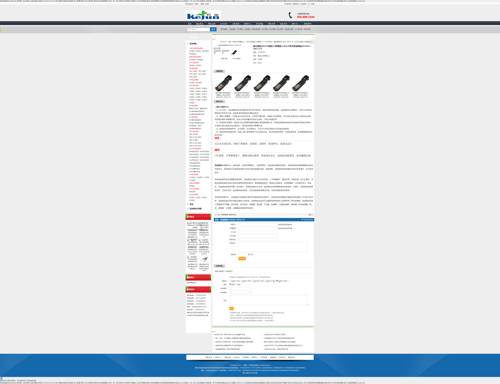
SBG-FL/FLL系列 (195, 146)
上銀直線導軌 (289, 29)
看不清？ (251, 255)
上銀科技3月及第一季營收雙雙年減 (276, 349)
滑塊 (191, 204)
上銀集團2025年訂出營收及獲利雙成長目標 (279, 338)
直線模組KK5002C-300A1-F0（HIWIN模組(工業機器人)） (293, 42)
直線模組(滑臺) (196, 209)
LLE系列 (192, 177)
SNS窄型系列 (204, 160)
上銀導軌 (247, 29)
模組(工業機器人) (239, 42)
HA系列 (198, 91)
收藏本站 (296, 4)
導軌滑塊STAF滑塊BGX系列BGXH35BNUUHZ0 (204, 267)
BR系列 (192, 186)
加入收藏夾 (237, 58)
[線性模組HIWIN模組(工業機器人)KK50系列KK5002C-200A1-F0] (281, 91)
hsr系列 (192, 83)
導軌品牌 (211, 24)
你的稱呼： (224, 288)
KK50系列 (268, 42)
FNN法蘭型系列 (194, 166)
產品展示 (199, 24)
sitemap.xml (265, 365)
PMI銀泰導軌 (255, 29)
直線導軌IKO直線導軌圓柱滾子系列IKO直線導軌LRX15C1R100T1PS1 (192, 236)
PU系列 (204, 100)
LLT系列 (206, 177)
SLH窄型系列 (194, 157)
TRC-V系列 (193, 71)
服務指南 (273, 357)
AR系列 (198, 65)
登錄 (202, 4)
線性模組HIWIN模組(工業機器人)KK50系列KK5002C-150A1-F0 (223, 95)
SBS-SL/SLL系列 (195, 137)
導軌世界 (271, 24)
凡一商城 (311, 4)
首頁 (189, 24)
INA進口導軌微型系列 (196, 123)
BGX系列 (192, 192)
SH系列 (192, 103)
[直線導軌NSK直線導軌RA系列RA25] (192, 261)
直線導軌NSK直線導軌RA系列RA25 (193, 266)
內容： (225, 300)
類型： (225, 285)
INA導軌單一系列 (195, 126)
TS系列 (191, 91)
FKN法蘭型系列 (194, 163)
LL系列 (191, 94)
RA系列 (198, 88)
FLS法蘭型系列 (194, 169)
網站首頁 (209, 357)
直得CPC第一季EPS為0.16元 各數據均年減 (230, 334)
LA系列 (191, 88)
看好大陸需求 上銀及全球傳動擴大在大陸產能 (279, 342)
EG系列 (198, 51)
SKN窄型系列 (204, 151)
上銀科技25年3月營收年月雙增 (274, 334)
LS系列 (191, 97)
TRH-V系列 (202, 74)
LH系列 (204, 97)
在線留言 (303, 4)
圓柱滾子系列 (194, 108)
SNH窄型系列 (204, 157)
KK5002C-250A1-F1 (228, 215)
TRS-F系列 (193, 74)
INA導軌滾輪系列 (195, 120)
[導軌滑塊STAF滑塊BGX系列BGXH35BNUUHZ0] (204, 262)
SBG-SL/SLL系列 (195, 143)
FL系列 (197, 197)
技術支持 (283, 24)
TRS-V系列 (202, 71)
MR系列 (192, 65)
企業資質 (235, 24)
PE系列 (191, 100)
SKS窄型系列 (204, 154)
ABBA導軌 (307, 29)
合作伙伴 (223, 24)
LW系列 (204, 91)
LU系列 (198, 97)
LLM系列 (199, 177)
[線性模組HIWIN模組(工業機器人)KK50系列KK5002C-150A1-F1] (242, 91)
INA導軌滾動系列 (195, 129)
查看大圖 (224, 58)
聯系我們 (307, 24)
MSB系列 (200, 60)
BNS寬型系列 (194, 151)
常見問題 (259, 24)
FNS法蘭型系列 (194, 172)
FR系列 (204, 197)
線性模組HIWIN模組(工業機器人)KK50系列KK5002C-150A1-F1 (243, 95)
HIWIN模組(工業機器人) (254, 42)
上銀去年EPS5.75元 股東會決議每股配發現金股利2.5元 (283, 345)
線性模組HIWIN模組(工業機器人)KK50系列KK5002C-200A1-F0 (281, 95)
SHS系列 (199, 83)
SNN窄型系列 (194, 154)
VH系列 (198, 94)
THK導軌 (240, 29)
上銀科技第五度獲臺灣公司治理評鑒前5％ (229, 345)
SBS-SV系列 (193, 134)
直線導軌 (233, 29)
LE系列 (204, 94)
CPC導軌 (264, 29)
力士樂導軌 (298, 29)
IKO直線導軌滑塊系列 (196, 111)
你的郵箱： (224, 292)
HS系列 (204, 88)
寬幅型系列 (203, 108)
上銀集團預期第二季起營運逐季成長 (227, 349)
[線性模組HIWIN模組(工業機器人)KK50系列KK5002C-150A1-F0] (223, 91)
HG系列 (192, 51)
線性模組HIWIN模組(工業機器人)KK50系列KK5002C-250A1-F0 (300, 95)
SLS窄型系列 (193, 160)
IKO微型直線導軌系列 (196, 114)
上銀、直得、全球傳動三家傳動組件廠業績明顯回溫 (233, 338)
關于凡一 (295, 24)
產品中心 (218, 357)
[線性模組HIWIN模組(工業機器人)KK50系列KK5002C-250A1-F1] (261, 91)
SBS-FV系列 (193, 140)
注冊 (207, 4)
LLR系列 (192, 180)
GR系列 (192, 200)
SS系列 (198, 100)
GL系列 (191, 197)
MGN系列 (205, 51)
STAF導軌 (272, 29)
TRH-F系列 (193, 77)
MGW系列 (192, 54)
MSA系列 (192, 60)
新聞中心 (247, 24)
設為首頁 (288, 4)
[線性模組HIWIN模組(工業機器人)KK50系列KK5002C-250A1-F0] (300, 91)
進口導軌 (280, 29)
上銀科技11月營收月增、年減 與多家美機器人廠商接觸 (234, 342)
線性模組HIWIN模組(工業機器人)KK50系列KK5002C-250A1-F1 (262, 95)
